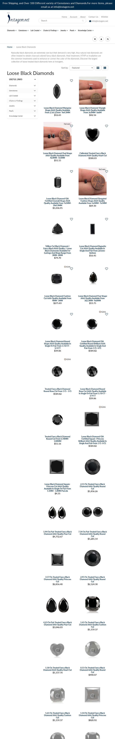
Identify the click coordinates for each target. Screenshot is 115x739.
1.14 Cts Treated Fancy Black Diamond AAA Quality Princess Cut (92, 715)
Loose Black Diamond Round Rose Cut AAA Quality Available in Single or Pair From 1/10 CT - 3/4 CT (92, 392)
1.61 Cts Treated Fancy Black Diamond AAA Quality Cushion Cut (92, 624)
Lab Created (35, 30)
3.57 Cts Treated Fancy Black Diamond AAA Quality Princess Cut (57, 579)
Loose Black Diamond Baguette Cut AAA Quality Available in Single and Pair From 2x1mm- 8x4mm (92, 249)
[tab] (22, 85)
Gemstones (23, 30)
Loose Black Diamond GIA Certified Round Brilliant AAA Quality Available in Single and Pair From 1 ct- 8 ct (93, 344)
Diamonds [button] (13, 86)
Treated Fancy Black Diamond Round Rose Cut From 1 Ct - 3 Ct (57, 390)
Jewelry (63, 30)
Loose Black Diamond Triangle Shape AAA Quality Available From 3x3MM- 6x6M (92, 110)
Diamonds (11, 30)
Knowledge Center (85, 30)
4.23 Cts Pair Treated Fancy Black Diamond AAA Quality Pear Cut (57, 623)
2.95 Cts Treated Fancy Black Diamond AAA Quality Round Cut (92, 579)
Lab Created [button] (13, 96)
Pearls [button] (12, 111)
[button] (71, 81)
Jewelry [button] (12, 106)
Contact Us (93, 17)
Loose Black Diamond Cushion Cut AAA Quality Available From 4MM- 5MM (57, 298)
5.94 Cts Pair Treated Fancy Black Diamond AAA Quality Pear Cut (57, 532)
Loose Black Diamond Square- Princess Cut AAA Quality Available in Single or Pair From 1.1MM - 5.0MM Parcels (57, 487)
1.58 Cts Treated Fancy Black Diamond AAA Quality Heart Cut (57, 668)
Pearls (72, 30)
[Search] (83, 20)
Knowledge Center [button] (16, 116)
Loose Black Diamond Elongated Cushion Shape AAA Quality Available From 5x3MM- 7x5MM (93, 200)
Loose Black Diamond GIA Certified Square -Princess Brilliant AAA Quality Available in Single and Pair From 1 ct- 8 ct (92, 439)
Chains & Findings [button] (16, 101)
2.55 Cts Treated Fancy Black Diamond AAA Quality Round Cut (92, 486)
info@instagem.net (100, 21)
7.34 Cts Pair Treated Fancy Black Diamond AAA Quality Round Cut (92, 533)
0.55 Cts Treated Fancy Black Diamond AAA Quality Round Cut (92, 669)
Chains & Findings (50, 30)
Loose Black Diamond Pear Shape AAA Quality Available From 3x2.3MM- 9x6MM (92, 298)
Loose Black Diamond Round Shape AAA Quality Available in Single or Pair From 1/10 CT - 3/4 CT (57, 344)
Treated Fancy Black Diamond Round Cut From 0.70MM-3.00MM (57, 438)
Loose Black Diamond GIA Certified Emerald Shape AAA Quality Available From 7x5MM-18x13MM (57, 202)
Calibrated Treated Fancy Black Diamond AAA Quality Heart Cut (92, 154)
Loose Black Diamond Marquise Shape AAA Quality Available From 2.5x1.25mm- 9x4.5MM (57, 110)
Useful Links (15, 79)
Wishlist (104, 17)
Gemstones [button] (13, 91)
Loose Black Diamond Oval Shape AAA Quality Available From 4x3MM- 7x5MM (57, 155)
